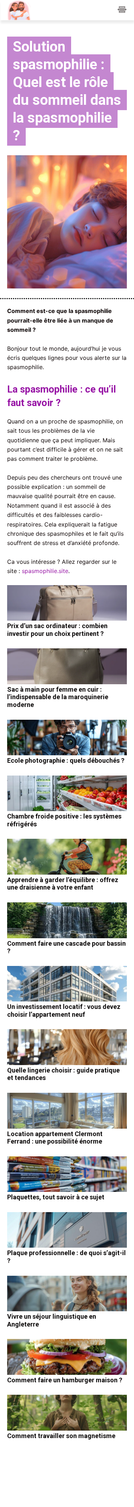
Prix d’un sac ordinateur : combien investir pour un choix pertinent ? (57, 629)
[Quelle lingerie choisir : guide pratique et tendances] (67, 1047)
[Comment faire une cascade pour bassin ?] (67, 920)
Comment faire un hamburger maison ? (64, 1380)
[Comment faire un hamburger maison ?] (67, 1357)
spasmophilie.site (45, 570)
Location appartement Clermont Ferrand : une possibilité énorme (55, 1137)
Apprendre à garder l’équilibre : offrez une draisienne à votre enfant (62, 883)
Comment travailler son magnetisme (61, 1436)
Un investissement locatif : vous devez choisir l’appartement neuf (63, 1010)
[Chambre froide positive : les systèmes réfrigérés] (67, 793)
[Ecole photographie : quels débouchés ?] (67, 738)
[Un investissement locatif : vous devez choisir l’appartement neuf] (67, 984)
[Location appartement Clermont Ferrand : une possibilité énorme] (67, 1111)
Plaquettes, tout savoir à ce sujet (55, 1197)
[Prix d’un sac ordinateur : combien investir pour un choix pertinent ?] (67, 603)
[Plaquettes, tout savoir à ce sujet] (67, 1174)
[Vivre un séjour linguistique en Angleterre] (67, 1294)
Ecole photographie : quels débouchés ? (65, 760)
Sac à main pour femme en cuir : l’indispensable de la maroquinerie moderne (57, 697)
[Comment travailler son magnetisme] (67, 1413)
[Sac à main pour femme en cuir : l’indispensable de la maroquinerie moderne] (67, 666)
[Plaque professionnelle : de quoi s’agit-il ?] (67, 1230)
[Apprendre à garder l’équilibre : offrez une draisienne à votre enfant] (67, 857)
